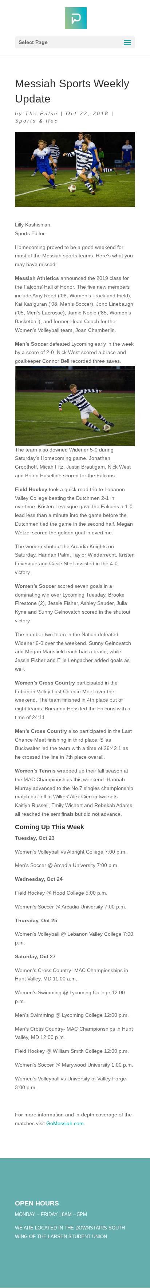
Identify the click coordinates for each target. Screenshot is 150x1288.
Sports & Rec (36, 121)
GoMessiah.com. (65, 1123)
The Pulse (41, 113)
